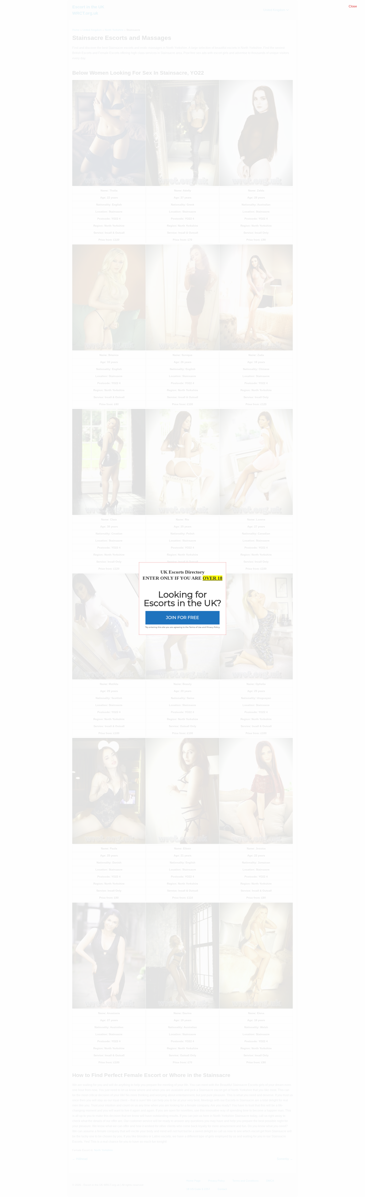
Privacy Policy (213, 627)
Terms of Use (195, 627)
